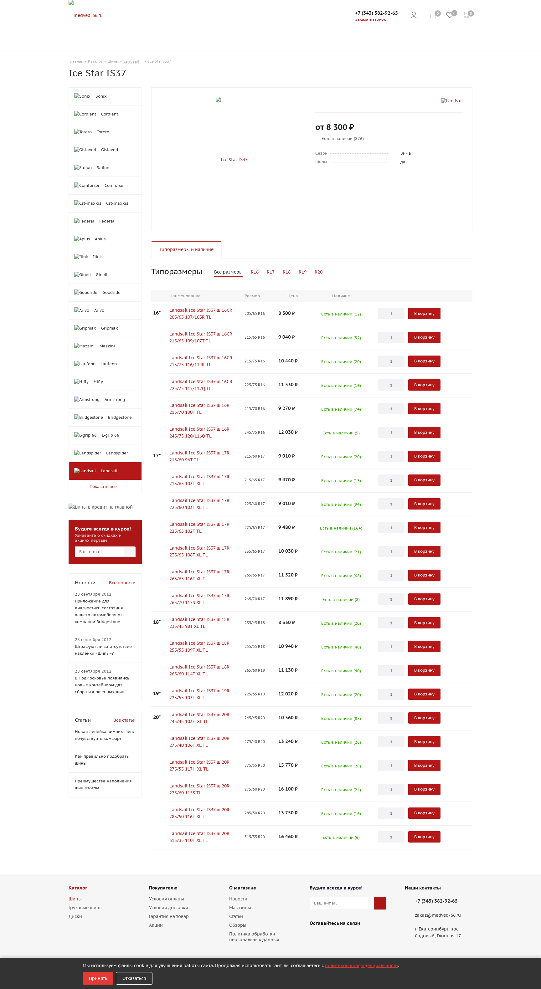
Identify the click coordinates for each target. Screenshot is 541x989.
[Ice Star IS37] (232, 159)
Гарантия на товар (169, 916)
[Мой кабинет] (413, 15)
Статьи (236, 916)
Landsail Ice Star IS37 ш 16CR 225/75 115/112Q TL (200, 385)
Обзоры (237, 925)
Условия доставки (168, 907)
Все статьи (124, 720)
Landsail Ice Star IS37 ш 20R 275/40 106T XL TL (199, 741)
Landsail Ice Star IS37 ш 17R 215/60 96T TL (199, 456)
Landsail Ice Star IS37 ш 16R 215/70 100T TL (199, 408)
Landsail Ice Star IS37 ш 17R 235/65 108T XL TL (199, 551)
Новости (238, 899)
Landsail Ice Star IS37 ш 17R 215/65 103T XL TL (199, 480)
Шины (75, 899)
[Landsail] (452, 100)
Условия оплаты (166, 899)
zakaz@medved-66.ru (438, 915)
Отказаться (134, 978)
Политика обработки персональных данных (254, 936)
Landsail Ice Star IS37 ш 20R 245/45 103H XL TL (199, 718)
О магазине (242, 888)
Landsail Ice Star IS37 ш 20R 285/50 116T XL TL (199, 813)
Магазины (240, 907)
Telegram (331, 937)
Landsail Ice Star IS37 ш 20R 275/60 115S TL (199, 789)
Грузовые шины (86, 907)
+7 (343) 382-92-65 (376, 13)
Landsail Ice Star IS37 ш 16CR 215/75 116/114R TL (200, 361)
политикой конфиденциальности (361, 965)
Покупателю (163, 888)
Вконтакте (316, 937)
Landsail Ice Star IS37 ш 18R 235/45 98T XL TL (199, 623)
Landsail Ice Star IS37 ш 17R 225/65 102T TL (199, 527)
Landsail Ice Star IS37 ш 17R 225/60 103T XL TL (199, 504)
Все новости (122, 583)
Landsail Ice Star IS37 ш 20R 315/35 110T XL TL (199, 837)
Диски (75, 916)
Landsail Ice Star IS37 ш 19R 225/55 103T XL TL (199, 694)
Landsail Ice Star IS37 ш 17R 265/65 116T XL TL (199, 575)
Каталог (78, 888)
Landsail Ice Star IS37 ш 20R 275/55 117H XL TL (199, 765)
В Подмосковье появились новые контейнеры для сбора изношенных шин (102, 684)
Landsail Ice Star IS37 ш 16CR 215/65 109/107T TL (200, 337)
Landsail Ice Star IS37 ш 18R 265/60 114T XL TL (199, 670)
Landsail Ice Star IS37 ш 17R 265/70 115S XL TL (199, 599)
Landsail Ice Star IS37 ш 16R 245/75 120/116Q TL (199, 432)
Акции (156, 925)
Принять (98, 978)
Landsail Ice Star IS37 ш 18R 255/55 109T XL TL (199, 646)
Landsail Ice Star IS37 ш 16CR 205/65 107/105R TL (200, 313)
